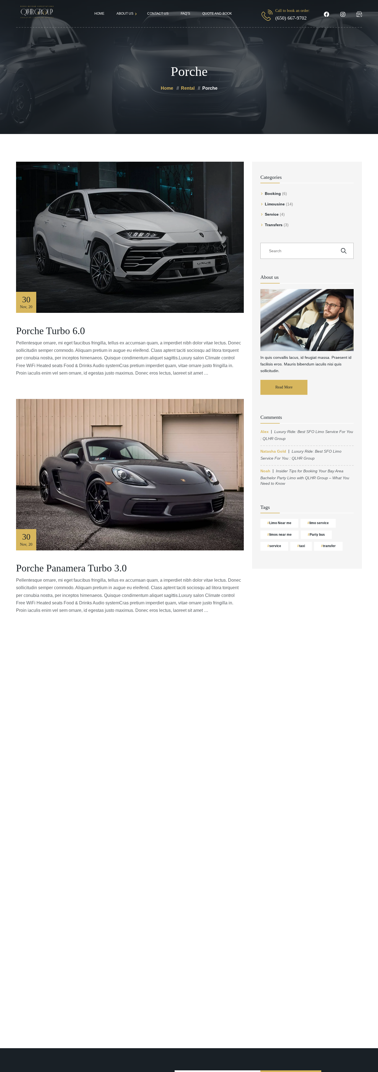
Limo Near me (280, 523)
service (275, 546)
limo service (319, 523)
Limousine (275, 204)
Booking (273, 193)
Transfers (274, 225)
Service (272, 214)
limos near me (280, 535)
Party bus (317, 535)
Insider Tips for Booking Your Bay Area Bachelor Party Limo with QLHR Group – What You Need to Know (304, 477)
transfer (329, 546)
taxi (302, 546)
